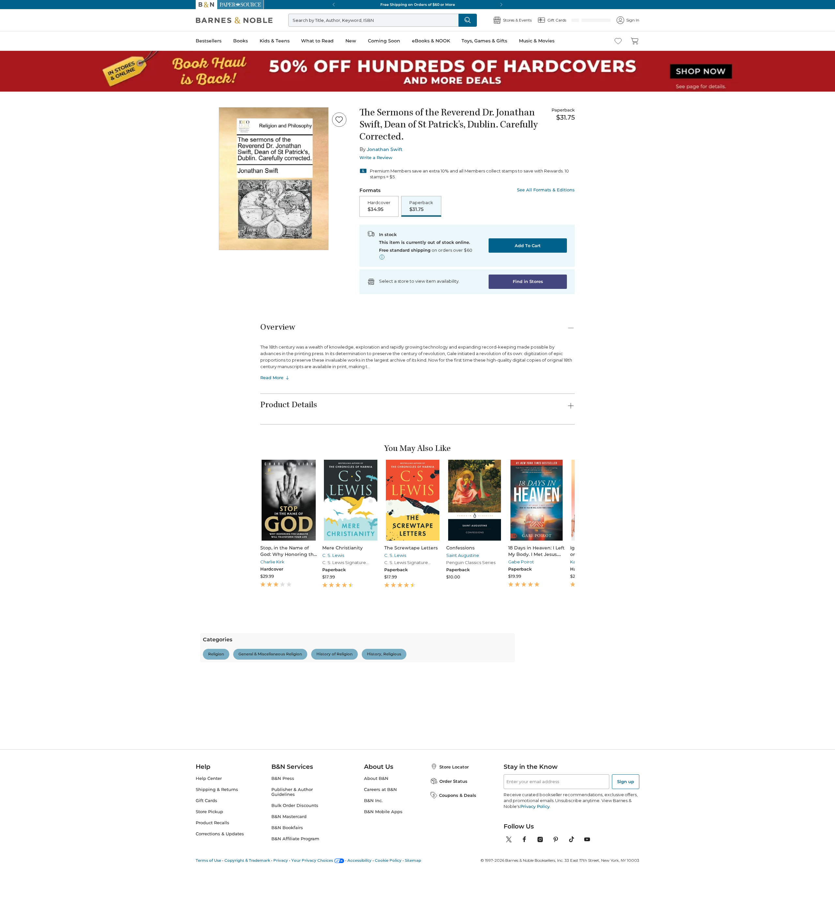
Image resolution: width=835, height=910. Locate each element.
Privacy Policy (534, 874)
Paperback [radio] (421, 206)
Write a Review (375, 157)
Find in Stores (528, 282)
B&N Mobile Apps (383, 880)
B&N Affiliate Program (295, 907)
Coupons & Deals (457, 863)
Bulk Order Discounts (294, 874)
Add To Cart (528, 246)
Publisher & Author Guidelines (292, 860)
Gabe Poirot (488, 562)
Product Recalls (212, 891)
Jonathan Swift (384, 149)
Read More (271, 378)
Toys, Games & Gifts (484, 41)
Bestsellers (208, 41)
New (350, 41)
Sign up (625, 850)
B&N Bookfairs (287, 896)
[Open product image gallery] (274, 178)
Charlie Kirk (272, 562)
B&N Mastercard (289, 885)
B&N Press (282, 846)
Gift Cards (206, 869)
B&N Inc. (373, 869)
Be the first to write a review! (417, 719)
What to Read (317, 41)
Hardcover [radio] (379, 206)
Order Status (453, 849)
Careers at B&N (380, 858)
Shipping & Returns (217, 858)
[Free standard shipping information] (382, 257)
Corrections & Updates (220, 902)
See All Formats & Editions (546, 189)
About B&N (376, 846)
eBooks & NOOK (431, 41)
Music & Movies (536, 41)
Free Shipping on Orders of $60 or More (417, 4)
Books (240, 41)
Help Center (209, 846)
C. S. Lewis (325, 556)
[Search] (489, 20)
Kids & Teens (275, 41)
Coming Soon (384, 41)
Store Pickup (209, 880)
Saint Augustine (437, 556)
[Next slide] (574, 501)
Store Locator (454, 835)
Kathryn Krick (543, 562)
